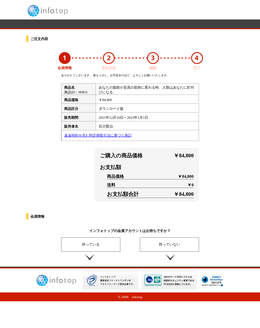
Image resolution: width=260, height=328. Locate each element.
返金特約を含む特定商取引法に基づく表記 (98, 135)
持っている (91, 244)
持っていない (169, 244)
